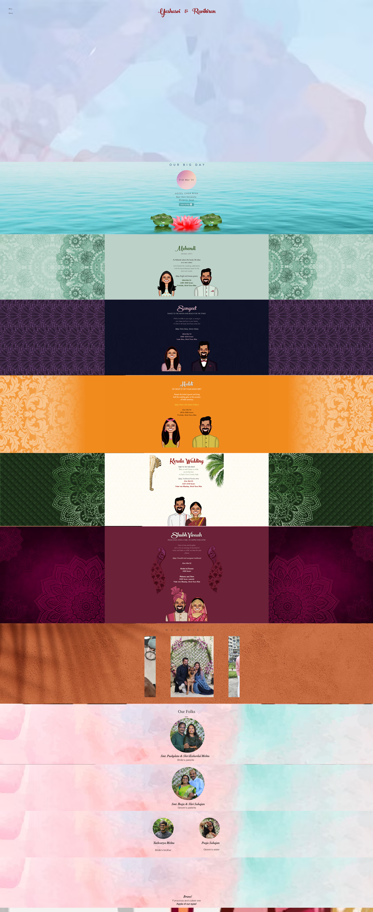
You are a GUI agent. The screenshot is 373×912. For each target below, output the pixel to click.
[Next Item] (236, 666)
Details (11, 13)
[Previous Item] (147, 666)
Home (10, 9)
